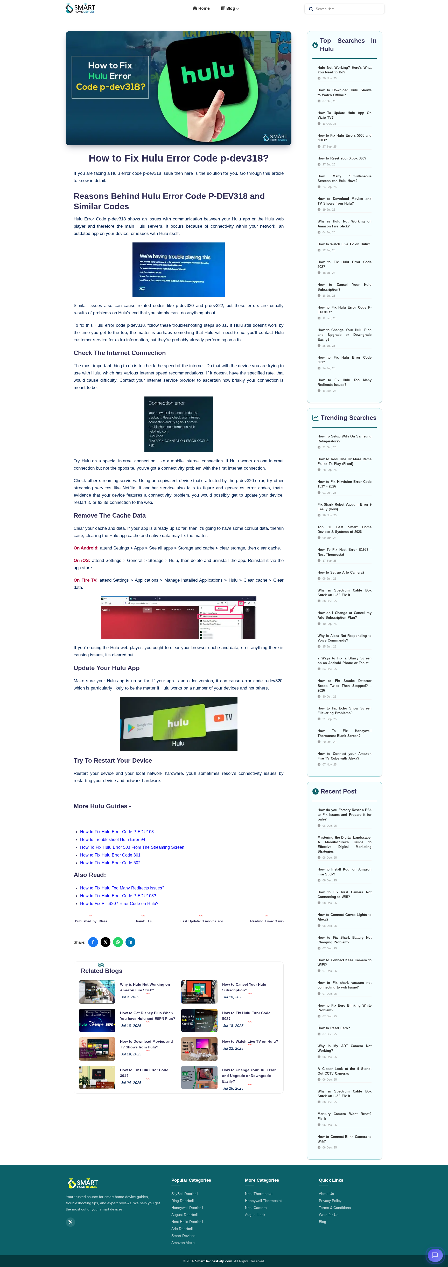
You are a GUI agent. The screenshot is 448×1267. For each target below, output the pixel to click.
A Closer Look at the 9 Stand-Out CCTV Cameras (345, 1071)
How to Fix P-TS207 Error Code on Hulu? (119, 903)
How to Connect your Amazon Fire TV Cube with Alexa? (345, 756)
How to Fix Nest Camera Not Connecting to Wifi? (345, 894)
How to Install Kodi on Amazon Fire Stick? (345, 871)
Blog (230, 8)
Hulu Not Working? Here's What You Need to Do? (345, 70)
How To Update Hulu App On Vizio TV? (345, 115)
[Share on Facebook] (93, 942)
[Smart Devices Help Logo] (83, 1184)
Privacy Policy (330, 1201)
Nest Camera (256, 1208)
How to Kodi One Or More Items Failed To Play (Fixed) (345, 461)
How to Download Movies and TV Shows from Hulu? (345, 201)
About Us (326, 1194)
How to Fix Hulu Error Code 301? (345, 360)
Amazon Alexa (183, 1243)
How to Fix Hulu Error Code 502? (345, 264)
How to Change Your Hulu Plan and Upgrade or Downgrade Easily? (249, 1075)
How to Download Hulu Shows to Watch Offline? (345, 92)
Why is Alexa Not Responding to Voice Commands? (345, 638)
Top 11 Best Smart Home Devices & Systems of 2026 (345, 529)
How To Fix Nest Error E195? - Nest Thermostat (345, 552)
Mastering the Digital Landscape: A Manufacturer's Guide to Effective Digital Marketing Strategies (345, 845)
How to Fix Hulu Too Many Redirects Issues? (122, 888)
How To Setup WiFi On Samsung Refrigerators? (345, 438)
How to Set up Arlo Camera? (341, 572)
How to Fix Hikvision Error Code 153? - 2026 (345, 484)
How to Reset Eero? (334, 1028)
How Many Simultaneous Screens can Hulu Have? (345, 178)
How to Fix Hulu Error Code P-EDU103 (117, 832)
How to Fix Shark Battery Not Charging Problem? (345, 940)
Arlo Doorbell (182, 1229)
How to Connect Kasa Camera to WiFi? (345, 962)
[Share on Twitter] (105, 942)
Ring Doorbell (182, 1201)
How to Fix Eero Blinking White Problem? (345, 1008)
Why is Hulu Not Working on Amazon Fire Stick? (345, 223)
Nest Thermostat (258, 1194)
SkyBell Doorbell (184, 1194)
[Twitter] (70, 1222)
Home (203, 8)
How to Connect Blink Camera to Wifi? (345, 1139)
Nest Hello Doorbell (187, 1222)
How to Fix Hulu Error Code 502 (110, 863)
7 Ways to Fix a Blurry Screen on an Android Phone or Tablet (345, 660)
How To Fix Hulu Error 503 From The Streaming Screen (132, 847)
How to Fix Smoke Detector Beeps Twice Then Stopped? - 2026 (345, 685)
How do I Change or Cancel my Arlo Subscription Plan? (345, 615)
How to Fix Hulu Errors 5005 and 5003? (345, 138)
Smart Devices (183, 1236)
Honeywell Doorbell (187, 1208)
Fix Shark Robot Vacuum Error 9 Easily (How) (345, 507)
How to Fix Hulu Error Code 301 (110, 855)
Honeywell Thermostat (263, 1201)
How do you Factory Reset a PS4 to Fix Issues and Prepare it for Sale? (345, 814)
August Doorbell (184, 1215)
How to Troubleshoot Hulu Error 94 (112, 839)
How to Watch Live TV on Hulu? (250, 1041)
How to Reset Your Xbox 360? (342, 158)
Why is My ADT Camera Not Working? (345, 1048)
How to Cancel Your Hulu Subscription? (345, 287)
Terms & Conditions (335, 1208)
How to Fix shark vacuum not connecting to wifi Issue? (345, 985)
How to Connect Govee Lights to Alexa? (345, 917)
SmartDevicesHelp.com (213, 1261)
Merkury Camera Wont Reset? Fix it (345, 1116)
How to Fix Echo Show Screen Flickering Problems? (345, 710)
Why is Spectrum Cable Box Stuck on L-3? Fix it (345, 592)
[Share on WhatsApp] (118, 942)
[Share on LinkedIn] (130, 942)
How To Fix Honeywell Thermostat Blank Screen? (345, 733)
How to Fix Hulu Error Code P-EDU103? (118, 896)
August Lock (255, 1215)
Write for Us (328, 1215)
